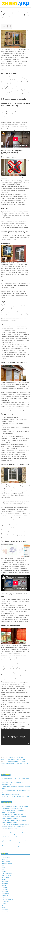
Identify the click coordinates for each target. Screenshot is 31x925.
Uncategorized (6, 857)
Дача (3, 867)
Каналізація (5, 881)
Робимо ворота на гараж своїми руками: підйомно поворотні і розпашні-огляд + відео (14, 763)
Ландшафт (5, 889)
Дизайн (4, 871)
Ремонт (4, 903)
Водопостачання (7, 863)
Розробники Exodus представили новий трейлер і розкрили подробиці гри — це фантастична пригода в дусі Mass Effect (16, 826)
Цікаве (4, 917)
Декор (4, 869)
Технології (5, 909)
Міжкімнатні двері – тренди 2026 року (12, 814)
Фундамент (5, 915)
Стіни (3, 907)
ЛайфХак (4, 887)
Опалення (5, 895)
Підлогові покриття (7, 899)
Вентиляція (5, 859)
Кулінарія (4, 885)
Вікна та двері (5, 20)
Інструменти (5, 877)
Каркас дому (5, 883)
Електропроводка (7, 873)
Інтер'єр (4, 879)
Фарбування (5, 913)
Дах (3, 865)
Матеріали (5, 891)
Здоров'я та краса (7, 875)
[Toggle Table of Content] (8, 26)
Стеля (3, 905)
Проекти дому (6, 901)
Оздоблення (5, 893)
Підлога (4, 897)
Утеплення (5, 911)
